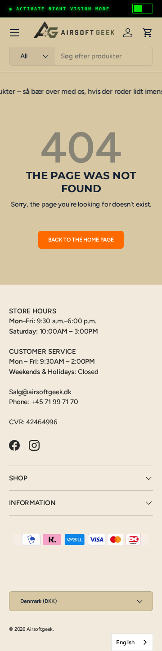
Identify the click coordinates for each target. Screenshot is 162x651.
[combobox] (81, 56)
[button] (148, 33)
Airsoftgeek (40, 629)
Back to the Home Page (81, 240)
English (125, 642)
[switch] (142, 8)
